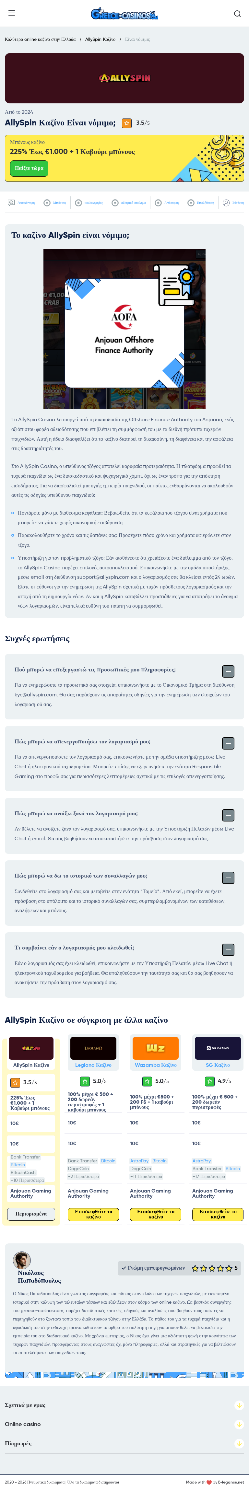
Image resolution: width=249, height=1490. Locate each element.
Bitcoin (18, 1165)
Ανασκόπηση (26, 202)
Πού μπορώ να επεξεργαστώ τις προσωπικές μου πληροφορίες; (95, 670)
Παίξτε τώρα (29, 168)
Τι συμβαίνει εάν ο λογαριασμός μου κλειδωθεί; (74, 948)
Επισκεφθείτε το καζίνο (93, 1214)
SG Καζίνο (218, 1065)
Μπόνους (59, 202)
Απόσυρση (171, 202)
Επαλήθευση (205, 202)
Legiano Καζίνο (93, 1065)
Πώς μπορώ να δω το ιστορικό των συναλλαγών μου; (81, 876)
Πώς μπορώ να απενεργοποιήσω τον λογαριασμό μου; (82, 742)
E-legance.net (231, 1482)
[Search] (237, 14)
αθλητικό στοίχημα (133, 202)
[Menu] (11, 13)
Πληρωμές (18, 1444)
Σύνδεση (237, 202)
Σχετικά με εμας (25, 1405)
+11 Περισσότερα (146, 1176)
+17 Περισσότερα (209, 1176)
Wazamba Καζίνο (156, 1065)
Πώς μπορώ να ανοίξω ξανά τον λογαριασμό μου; (76, 814)
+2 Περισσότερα (83, 1176)
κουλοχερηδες (93, 202)
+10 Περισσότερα (27, 1180)
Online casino (23, 1424)
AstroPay (139, 1161)
